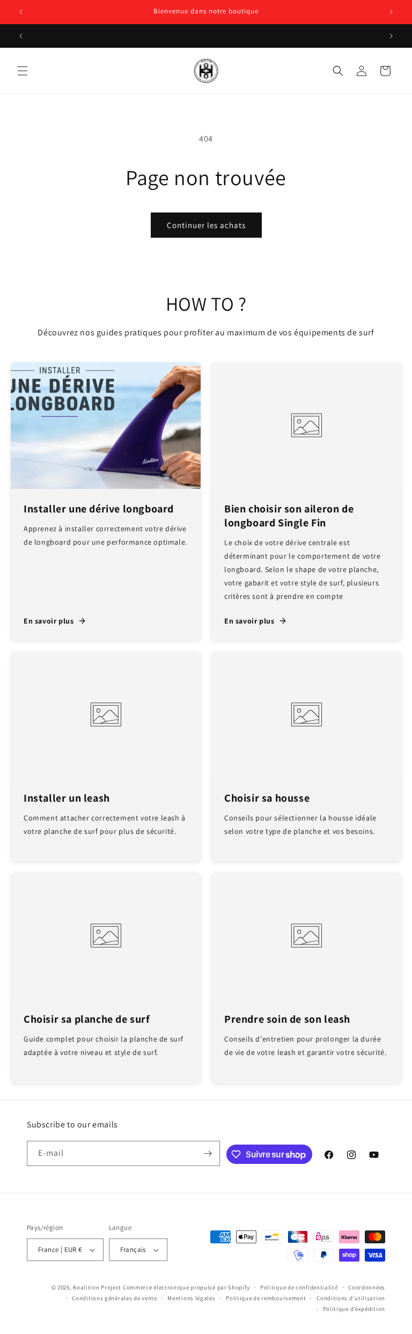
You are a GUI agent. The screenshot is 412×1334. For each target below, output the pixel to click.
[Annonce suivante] (391, 12)
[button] (22, 71)
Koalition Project (97, 1287)
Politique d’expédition (354, 1309)
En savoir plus (48, 621)
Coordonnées (366, 1287)
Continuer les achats (206, 225)
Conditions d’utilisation (351, 1298)
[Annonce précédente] (21, 12)
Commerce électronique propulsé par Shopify (186, 1287)
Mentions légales (191, 1298)
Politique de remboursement (266, 1298)
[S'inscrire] (207, 1153)
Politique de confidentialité (299, 1287)
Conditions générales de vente (114, 1298)
